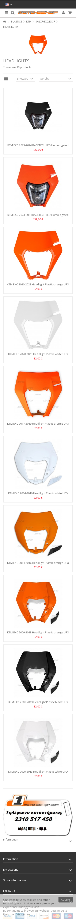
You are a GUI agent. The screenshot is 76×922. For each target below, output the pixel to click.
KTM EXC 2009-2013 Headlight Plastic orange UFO (38, 632)
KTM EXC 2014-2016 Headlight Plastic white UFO (38, 493)
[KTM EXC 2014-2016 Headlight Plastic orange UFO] (38, 533)
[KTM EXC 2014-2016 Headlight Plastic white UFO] (38, 464)
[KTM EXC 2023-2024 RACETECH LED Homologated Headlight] (38, 185)
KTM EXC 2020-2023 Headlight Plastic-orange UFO (38, 284)
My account (10, 869)
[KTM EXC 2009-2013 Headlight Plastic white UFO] (38, 742)
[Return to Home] (4, 21)
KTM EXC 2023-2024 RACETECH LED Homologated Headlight (38, 216)
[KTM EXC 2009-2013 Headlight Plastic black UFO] (38, 673)
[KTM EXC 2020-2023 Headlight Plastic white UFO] (38, 325)
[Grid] (6, 79)
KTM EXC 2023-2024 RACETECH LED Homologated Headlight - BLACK (38, 147)
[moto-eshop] (38, 12)
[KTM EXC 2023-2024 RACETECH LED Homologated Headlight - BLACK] (38, 116)
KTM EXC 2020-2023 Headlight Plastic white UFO (38, 354)
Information (10, 839)
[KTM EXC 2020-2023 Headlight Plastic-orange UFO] (38, 255)
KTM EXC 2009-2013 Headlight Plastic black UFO (38, 702)
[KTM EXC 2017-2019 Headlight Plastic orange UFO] (38, 394)
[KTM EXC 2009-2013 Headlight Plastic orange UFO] (38, 603)
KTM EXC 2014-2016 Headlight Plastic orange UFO (38, 563)
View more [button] (23, 914)
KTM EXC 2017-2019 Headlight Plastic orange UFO (38, 423)
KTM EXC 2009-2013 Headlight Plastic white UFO (38, 771)
